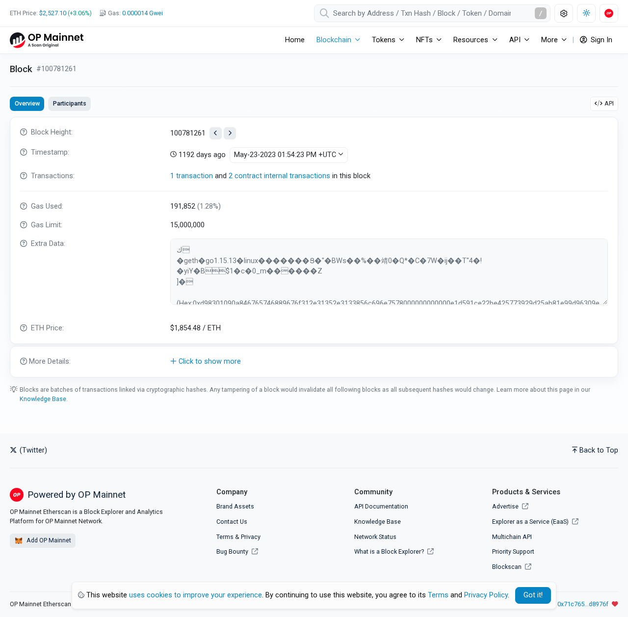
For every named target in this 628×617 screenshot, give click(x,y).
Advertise (506, 506)
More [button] (549, 40)
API (609, 103)
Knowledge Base (43, 398)
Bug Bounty (232, 551)
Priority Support (513, 551)
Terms (225, 536)
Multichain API (512, 536)
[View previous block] (215, 133)
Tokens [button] (383, 40)
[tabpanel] (314, 247)
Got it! (533, 595)
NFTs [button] (424, 40)
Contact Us (231, 521)
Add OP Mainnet (48, 540)
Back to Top (598, 450)
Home (295, 40)
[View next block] (230, 133)
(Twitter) (32, 450)
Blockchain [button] (333, 40)
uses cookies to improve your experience (195, 595)
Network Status (375, 536)
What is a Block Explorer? (389, 551)
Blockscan (507, 566)
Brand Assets (235, 506)
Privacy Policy (486, 595)
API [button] (515, 40)
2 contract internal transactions (279, 176)
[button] (314, 361)
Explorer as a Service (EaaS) (531, 521)
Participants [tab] (69, 103)
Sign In (600, 40)
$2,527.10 (52, 13)
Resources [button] (470, 40)
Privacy (251, 536)
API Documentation (381, 506)
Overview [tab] (27, 103)
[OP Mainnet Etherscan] (46, 40)
